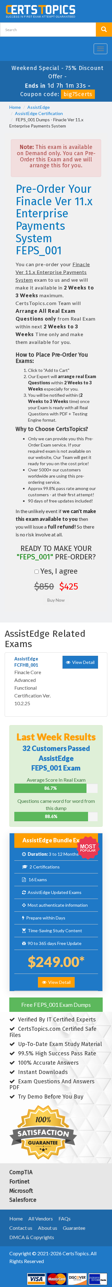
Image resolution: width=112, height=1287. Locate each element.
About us (47, 1228)
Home (15, 107)
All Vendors (40, 1218)
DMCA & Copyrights (31, 1237)
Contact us (20, 1228)
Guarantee (74, 1228)
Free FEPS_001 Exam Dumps (56, 1004)
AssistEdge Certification (39, 113)
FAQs (64, 1218)
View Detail (58, 982)
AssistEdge (38, 107)
